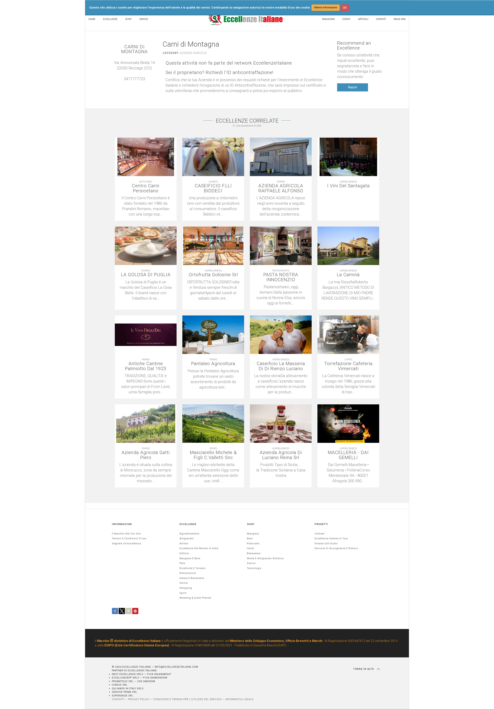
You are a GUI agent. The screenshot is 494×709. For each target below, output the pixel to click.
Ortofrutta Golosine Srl (213, 274)
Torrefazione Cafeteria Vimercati (348, 366)
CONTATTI (118, 699)
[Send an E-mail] (131, 84)
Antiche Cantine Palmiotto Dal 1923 (145, 366)
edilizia (184, 553)
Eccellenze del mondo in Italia (198, 548)
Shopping (185, 587)
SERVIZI (143, 19)
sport (183, 592)
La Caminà (348, 274)
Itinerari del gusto (326, 543)
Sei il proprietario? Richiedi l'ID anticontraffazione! (219, 72)
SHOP (128, 19)
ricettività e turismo (192, 568)
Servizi (251, 563)
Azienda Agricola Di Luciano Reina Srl (281, 455)
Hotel (250, 548)
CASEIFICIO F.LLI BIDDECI (213, 188)
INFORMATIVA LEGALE (239, 699)
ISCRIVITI (381, 19)
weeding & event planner (195, 597)
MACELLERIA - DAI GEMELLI (348, 455)
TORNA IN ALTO (364, 669)
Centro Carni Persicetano (145, 188)
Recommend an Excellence (354, 45)
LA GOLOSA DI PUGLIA (146, 274)
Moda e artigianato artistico (265, 558)
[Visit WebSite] (134, 84)
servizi (183, 582)
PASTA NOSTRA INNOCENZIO (280, 277)
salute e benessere (191, 578)
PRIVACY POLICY (139, 699)
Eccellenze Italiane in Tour (331, 538)
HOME (91, 19)
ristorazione (187, 573)
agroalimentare (189, 533)
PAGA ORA (400, 19)
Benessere (254, 553)
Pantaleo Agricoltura (213, 363)
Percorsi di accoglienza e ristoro (336, 548)
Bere (250, 538)
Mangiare (253, 533)
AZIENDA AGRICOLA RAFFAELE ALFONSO (280, 188)
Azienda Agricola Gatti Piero (146, 455)
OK (344, 7)
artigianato (186, 538)
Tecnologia (254, 568)
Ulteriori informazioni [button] (325, 7)
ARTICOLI (363, 19)
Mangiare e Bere (189, 558)
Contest (320, 533)
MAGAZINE (328, 19)
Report (352, 87)
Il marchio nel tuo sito (126, 533)
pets (182, 563)
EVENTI (346, 19)
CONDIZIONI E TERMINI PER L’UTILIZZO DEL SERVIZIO (187, 699)
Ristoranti (253, 543)
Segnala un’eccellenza (126, 543)
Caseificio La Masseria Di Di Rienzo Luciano (281, 366)
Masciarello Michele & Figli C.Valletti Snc (213, 455)
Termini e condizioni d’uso (129, 538)
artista (183, 543)
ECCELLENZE (110, 19)
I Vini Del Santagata (348, 185)
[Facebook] (138, 84)
